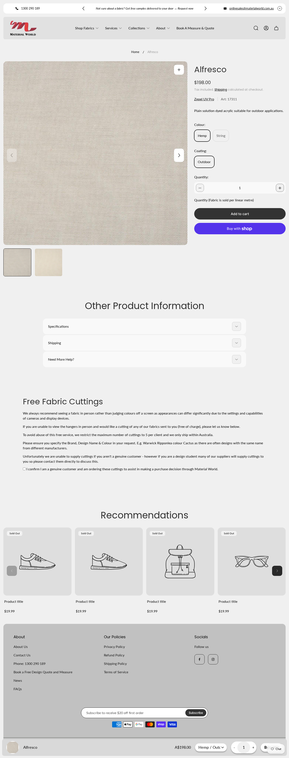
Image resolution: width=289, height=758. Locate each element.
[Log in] (266, 28)
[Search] (256, 28)
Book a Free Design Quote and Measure (43, 672)
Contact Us (22, 655)
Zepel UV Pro (204, 99)
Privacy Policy (114, 647)
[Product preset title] (37, 562)
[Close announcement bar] (279, 8)
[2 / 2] (49, 262)
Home (135, 52)
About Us (21, 647)
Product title (13, 601)
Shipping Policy (115, 663)
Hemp (202, 136)
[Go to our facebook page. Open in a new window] (199, 659)
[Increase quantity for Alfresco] (280, 188)
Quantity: (201, 177)
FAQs (18, 689)
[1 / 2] (17, 262)
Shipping (221, 89)
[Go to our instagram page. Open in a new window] (213, 659)
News (18, 680)
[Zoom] (179, 70)
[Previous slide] (83, 8)
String (220, 136)
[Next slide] (205, 8)
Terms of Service (116, 672)
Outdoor (204, 162)
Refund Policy (114, 655)
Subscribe (196, 712)
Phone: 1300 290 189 (29, 663)
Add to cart (240, 214)
